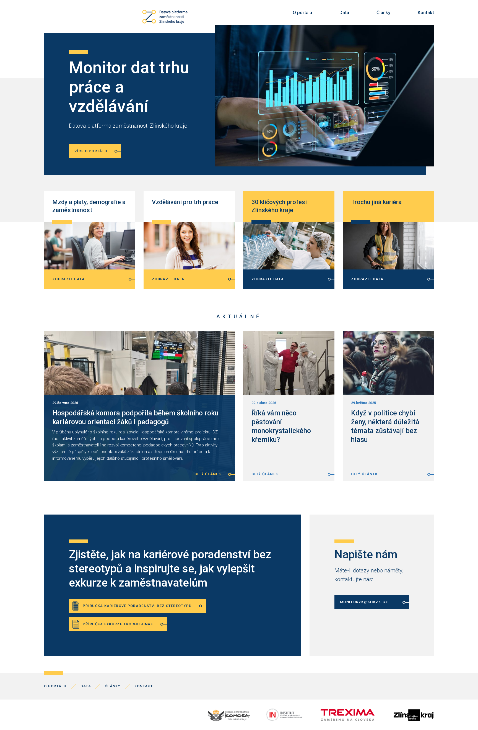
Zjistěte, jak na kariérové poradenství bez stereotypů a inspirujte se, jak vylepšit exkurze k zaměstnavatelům (170, 568)
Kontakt (426, 12)
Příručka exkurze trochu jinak (118, 624)
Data (344, 12)
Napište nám (365, 554)
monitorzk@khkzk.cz (364, 602)
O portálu (302, 12)
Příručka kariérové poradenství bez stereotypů (137, 606)
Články (383, 12)
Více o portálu (90, 151)
